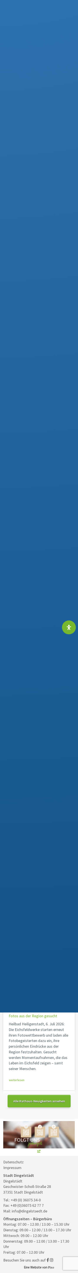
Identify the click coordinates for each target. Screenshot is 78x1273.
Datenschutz (13, 1161)
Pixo (51, 1267)
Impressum (12, 1167)
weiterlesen (16, 1080)
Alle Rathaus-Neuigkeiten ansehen (39, 1101)
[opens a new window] (39, 1137)
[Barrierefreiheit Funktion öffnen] (69, 627)
